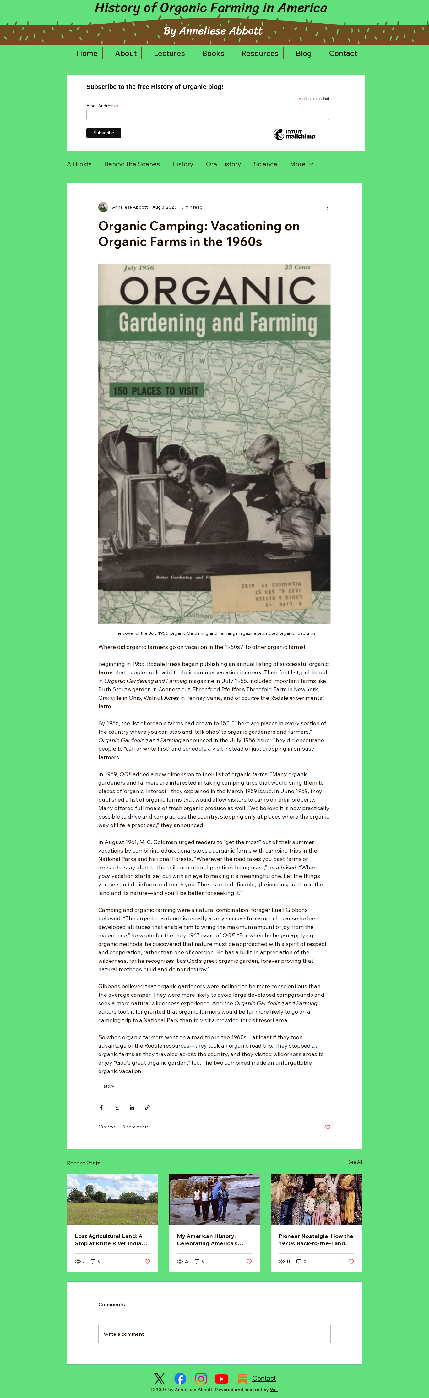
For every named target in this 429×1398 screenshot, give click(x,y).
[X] (159, 1379)
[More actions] (327, 207)
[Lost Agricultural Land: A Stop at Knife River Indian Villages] (112, 1199)
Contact (264, 1378)
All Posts (79, 164)
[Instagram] (201, 1379)
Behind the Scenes (132, 164)
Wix (274, 1389)
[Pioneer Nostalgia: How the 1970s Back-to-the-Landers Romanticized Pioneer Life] (316, 1199)
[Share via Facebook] (101, 1107)
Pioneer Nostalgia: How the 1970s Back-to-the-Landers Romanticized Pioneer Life (316, 1239)
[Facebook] (180, 1379)
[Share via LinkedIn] (132, 1107)
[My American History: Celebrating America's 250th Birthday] (214, 1199)
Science (265, 164)
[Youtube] (222, 1379)
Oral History (223, 164)
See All (355, 1162)
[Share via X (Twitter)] (117, 1107)
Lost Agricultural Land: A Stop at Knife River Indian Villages (110, 1239)
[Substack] (242, 1379)
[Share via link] (147, 1107)
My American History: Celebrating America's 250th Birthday (207, 1239)
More (298, 164)
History (182, 164)
